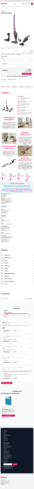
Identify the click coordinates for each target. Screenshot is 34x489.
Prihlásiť (14, 464)
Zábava (4, 436)
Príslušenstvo (3, 484)
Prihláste (9, 0)
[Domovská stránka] (1, 6)
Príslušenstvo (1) (28, 86)
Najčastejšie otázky (6, 451)
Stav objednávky (6, 444)
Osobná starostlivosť (6, 435)
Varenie (4, 432)
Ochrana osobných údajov (7, 455)
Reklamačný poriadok (6, 453)
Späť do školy (5, 440)
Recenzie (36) (21, 86)
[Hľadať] (23, 4)
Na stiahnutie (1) (14, 86)
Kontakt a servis (5, 452)
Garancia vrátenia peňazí (7, 456)
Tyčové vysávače (17, 6)
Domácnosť (4, 6)
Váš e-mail (5, 462)
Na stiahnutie (29, 298)
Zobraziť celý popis (4, 56)
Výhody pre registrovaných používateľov (7, 458)
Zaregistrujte (5, 0)
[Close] (32, 0)
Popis (3, 86)
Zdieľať (32, 50)
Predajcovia (5, 448)
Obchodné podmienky (6, 447)
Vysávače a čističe (10, 6)
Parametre (7, 86)
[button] (27, 74)
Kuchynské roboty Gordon (5, 483)
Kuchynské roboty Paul (4, 482)
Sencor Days (5, 439)
